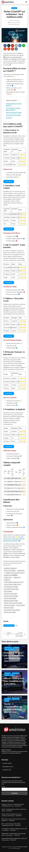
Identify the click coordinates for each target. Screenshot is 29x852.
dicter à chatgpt (8, 591)
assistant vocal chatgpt (9, 570)
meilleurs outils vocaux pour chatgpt (13, 603)
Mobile (12, 675)
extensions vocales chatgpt (11, 596)
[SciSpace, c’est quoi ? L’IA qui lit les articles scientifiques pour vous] (14, 656)
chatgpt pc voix (8, 577)
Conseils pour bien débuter (13, 115)
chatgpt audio (20, 570)
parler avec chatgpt (8, 607)
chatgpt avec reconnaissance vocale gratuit (14, 573)
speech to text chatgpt (9, 612)
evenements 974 (6, 769)
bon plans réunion (7, 763)
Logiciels (7, 675)
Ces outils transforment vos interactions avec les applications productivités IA (14, 538)
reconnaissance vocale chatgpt (11, 610)
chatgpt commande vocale (10, 575)
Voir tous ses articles (9, 625)
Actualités (14, 8)
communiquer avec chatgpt (11, 587)
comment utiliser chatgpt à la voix (12, 584)
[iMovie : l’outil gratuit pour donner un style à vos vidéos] (14, 682)
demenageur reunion (7, 766)
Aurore (5, 665)
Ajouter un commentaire (14, 22)
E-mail (3, 786)
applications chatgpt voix (10, 568)
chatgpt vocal (17, 577)
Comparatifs (16, 647)
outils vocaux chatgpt (9, 605)
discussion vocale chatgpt (10, 593)
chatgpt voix (7, 580)
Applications (7, 673)
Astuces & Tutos (8, 647)
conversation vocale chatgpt (11, 589)
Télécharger (8, 181)
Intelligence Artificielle (10, 649)
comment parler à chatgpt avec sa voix (13, 582)
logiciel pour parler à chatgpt (11, 600)
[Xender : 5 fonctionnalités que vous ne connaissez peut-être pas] (14, 707)
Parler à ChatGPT (21, 605)
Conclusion (9, 117)
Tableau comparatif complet (14, 112)
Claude (10, 20)
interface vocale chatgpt (10, 598)
